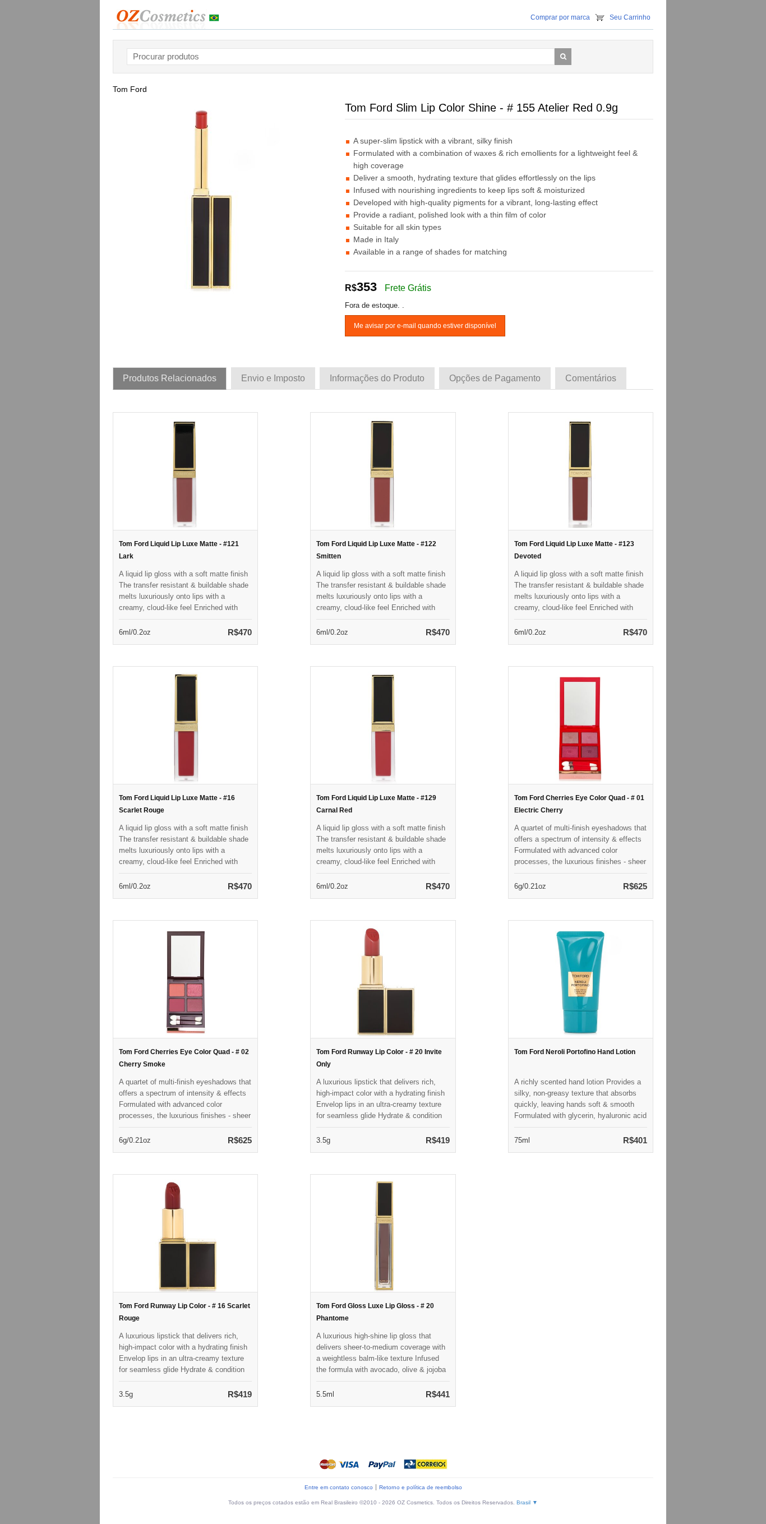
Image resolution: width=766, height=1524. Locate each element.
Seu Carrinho (630, 17)
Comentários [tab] (590, 378)
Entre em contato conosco (338, 1487)
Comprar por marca (560, 17)
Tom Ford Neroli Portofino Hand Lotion (574, 1052)
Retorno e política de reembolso (420, 1487)
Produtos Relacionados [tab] (169, 378)
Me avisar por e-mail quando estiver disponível (425, 326)
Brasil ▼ (527, 1502)
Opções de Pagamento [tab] (495, 378)
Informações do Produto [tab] (377, 378)
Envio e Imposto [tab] (273, 378)
